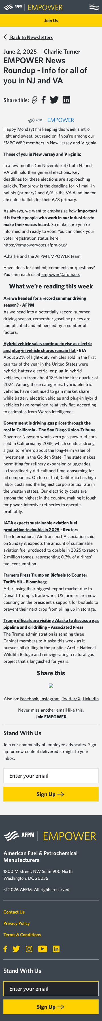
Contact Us (14, 911)
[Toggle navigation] (94, 7)
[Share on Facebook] (43, 99)
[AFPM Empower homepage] (33, 7)
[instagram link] (26, 949)
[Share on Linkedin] (67, 99)
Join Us (51, 20)
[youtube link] (40, 949)
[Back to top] (86, 1000)
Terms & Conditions (22, 934)
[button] (34, 99)
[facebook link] (5, 949)
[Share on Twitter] (54, 99)
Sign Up (46, 794)
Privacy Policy (16, 923)
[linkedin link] (54, 949)
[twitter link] (14, 949)
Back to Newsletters (31, 37)
